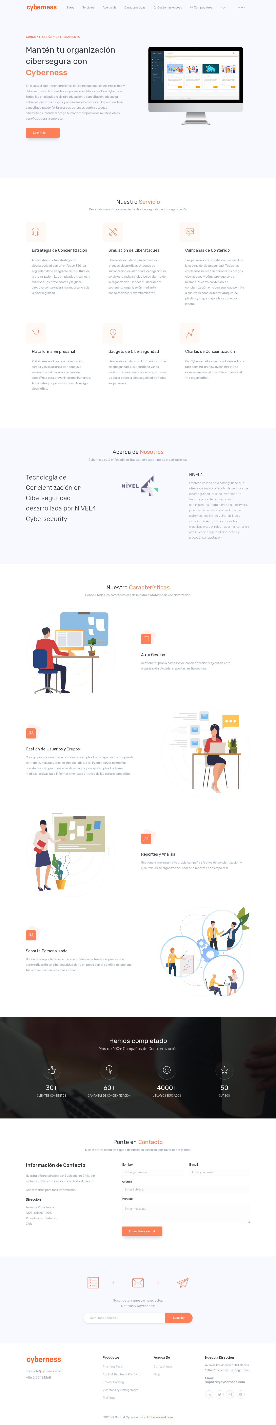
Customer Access (169, 7)
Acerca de (109, 7)
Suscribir (179, 1318)
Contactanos (163, 1366)
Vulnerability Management (121, 1390)
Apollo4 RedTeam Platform (121, 1374)
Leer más (43, 132)
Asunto (127, 1182)
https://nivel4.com (160, 1417)
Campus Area (203, 7)
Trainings (109, 1398)
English (224, 7)
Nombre (127, 1164)
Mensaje (127, 1199)
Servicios (88, 7)
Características (134, 7)
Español (242, 7)
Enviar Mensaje (140, 1231)
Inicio (70, 7)
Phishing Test (112, 1366)
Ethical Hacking (113, 1382)
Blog (157, 1374)
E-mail (193, 1164)
